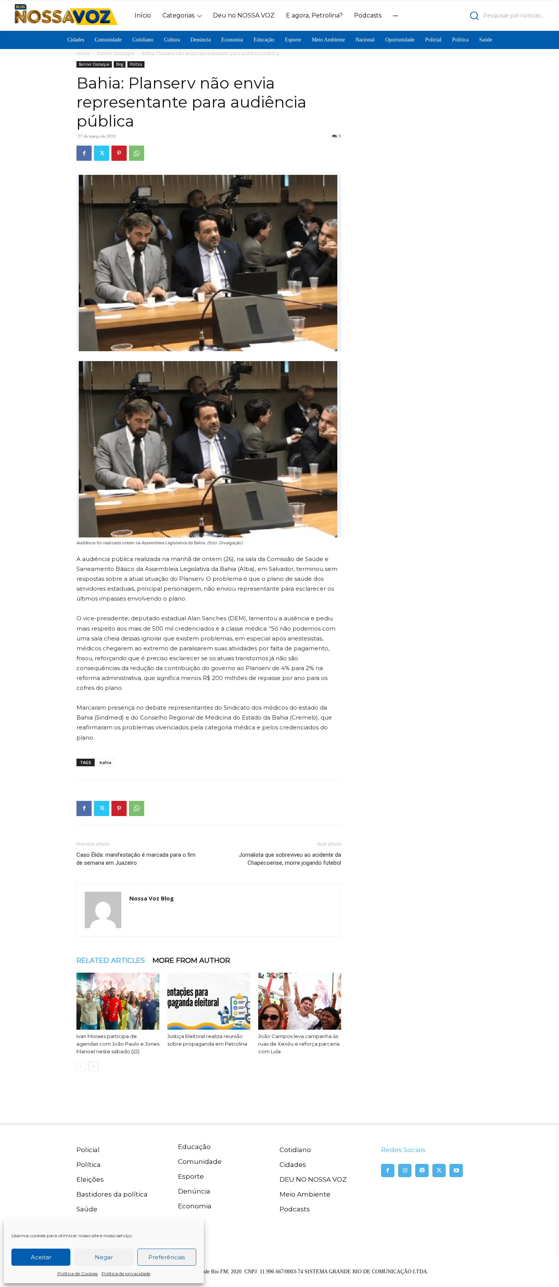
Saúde (86, 1209)
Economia (194, 1206)
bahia (105, 762)
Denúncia (194, 1191)
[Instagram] (404, 1170)
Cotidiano (295, 1150)
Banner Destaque (116, 53)
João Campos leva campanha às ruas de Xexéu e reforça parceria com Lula (299, 1043)
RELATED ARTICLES (110, 960)
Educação (194, 1147)
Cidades (293, 1164)
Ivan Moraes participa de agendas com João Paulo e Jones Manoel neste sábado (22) (117, 1043)
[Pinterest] (119, 153)
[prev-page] (81, 1066)
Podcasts (295, 1209)
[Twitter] (101, 153)
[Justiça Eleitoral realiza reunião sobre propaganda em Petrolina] (208, 1001)
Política (136, 64)
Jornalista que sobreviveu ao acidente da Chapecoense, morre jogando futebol (290, 858)
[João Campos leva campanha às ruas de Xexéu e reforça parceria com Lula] (299, 1001)
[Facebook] (84, 153)
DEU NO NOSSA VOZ (313, 1179)
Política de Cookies (77, 1273)
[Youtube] (456, 1170)
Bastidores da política (112, 1194)
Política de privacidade (126, 1273)
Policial (88, 1150)
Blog (119, 64)
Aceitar (41, 1257)
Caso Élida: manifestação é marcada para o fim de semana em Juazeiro (135, 858)
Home (83, 53)
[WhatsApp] (136, 153)
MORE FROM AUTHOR (191, 960)
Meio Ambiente (305, 1194)
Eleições (90, 1179)
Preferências (166, 1257)
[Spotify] (422, 1170)
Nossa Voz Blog (151, 898)
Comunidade (200, 1161)
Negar (104, 1257)
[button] (479, 16)
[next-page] (93, 1066)
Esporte (191, 1176)
